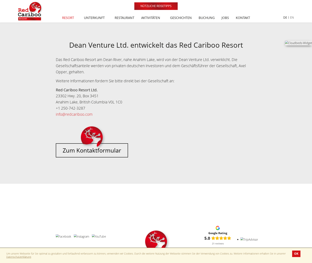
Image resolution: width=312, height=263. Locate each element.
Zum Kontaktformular (92, 150)
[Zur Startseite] (30, 10)
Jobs (225, 18)
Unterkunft (95, 18)
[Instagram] (81, 236)
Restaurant (124, 18)
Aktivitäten (151, 18)
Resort (68, 18)
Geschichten (181, 18)
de (285, 17)
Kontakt (243, 18)
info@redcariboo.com (74, 114)
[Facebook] (63, 236)
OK (296, 254)
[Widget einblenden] (298, 43)
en (292, 17)
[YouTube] (99, 236)
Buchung (207, 18)
